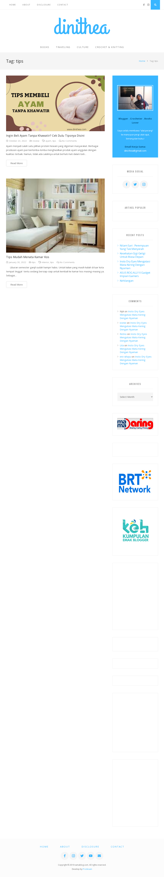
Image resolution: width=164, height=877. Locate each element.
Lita (122, 345)
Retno (123, 334)
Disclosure (90, 846)
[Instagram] (148, 5)
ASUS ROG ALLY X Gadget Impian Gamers (135, 274)
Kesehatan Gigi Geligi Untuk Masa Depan (132, 255)
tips (54, 140)
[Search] (155, 5)
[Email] (99, 856)
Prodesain (87, 869)
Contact (117, 846)
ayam (48, 140)
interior (45, 262)
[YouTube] (91, 856)
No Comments (69, 140)
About (65, 846)
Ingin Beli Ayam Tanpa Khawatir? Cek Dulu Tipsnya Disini (45, 135)
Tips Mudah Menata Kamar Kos (27, 257)
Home (142, 61)
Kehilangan (126, 280)
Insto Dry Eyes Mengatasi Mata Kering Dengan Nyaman (135, 265)
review (36, 140)
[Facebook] (144, 5)
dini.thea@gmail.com (135, 150)
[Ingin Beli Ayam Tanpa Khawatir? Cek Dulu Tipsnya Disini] (55, 103)
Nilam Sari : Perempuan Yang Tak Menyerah (134, 247)
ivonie (123, 322)
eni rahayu (125, 356)
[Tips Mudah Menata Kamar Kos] (55, 216)
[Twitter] (135, 184)
